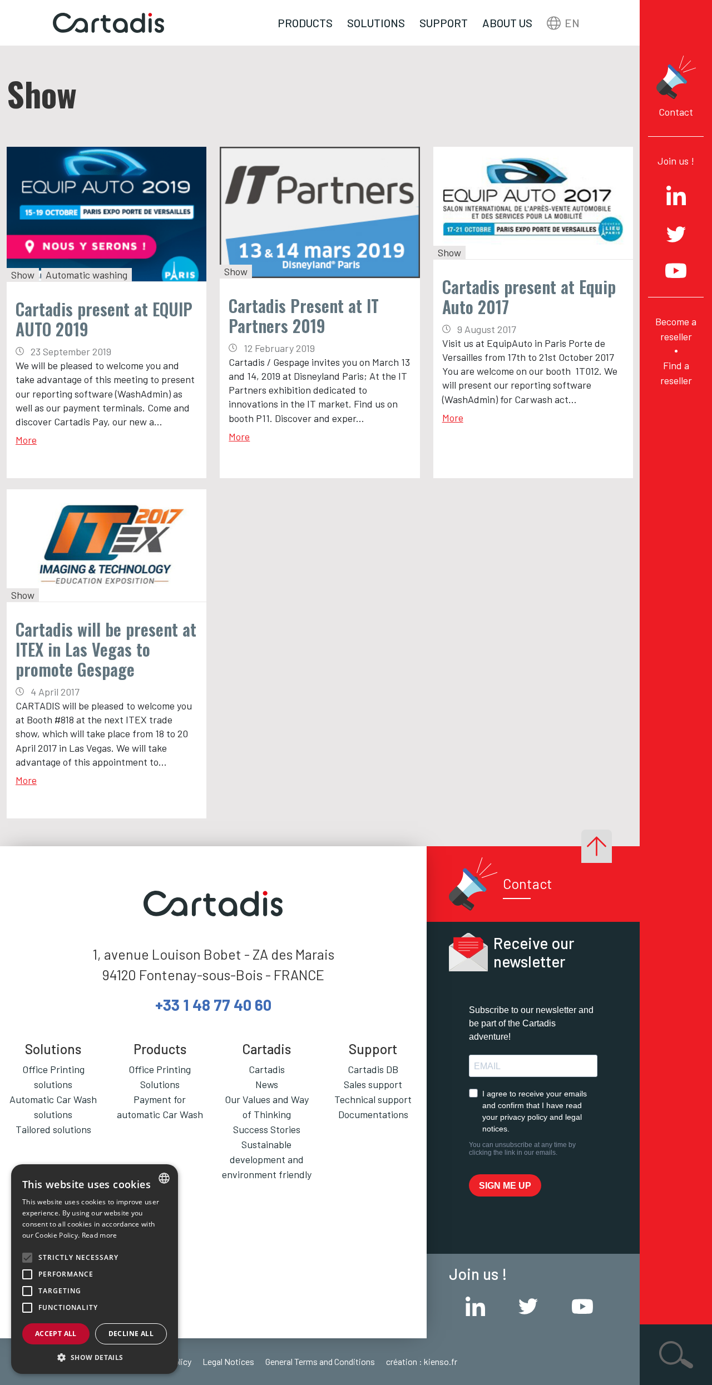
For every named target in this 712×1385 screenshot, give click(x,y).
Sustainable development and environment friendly (267, 1159)
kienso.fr (440, 1361)
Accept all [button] (56, 1333)
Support (443, 22)
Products (305, 22)
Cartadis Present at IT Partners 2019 (304, 315)
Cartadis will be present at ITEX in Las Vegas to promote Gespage (106, 649)
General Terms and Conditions (320, 1361)
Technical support (373, 1099)
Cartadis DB (373, 1069)
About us (507, 22)
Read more (99, 1235)
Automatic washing (86, 275)
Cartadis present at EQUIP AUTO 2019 (104, 318)
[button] (94, 1357)
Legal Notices (228, 1361)
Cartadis (267, 1069)
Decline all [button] (131, 1333)
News (266, 1084)
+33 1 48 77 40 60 (213, 1004)
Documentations (373, 1114)
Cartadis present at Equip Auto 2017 (529, 296)
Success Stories (266, 1129)
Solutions (376, 22)
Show (22, 275)
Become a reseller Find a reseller (675, 350)
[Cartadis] (108, 23)
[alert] (94, 1269)
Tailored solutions (53, 1129)
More (26, 440)
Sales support (373, 1084)
